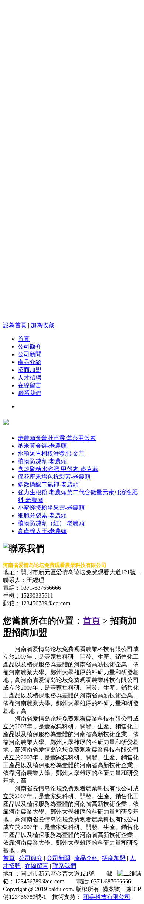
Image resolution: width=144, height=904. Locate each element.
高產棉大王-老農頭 (42, 531)
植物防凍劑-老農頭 (42, 461)
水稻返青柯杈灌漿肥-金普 (51, 453)
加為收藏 (42, 325)
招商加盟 (29, 370)
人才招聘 (29, 377)
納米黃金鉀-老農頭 (42, 446)
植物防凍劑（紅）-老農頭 (51, 523)
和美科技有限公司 (106, 897)
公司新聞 (29, 354)
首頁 (24, 339)
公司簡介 (29, 346)
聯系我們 (29, 393)
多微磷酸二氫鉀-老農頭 (48, 484)
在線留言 (29, 385)
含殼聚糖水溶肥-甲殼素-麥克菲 (58, 469)
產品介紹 (29, 362)
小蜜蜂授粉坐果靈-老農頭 (51, 508)
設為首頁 (15, 325)
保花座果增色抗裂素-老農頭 (54, 477)
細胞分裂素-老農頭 (42, 515)
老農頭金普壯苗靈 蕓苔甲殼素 (57, 438)
